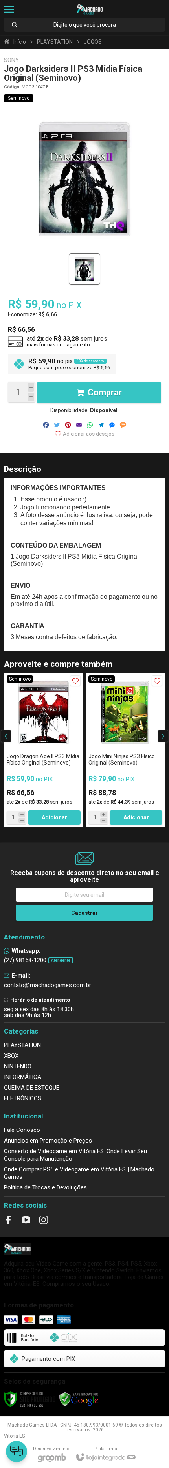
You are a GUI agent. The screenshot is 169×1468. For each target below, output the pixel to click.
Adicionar (54, 817)
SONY (11, 60)
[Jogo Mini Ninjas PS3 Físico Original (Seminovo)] (125, 750)
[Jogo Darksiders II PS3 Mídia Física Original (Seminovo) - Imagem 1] (84, 269)
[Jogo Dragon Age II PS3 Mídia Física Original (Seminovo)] (43, 750)
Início (19, 42)
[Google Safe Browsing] (79, 1399)
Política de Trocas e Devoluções (45, 1187)
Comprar (105, 392)
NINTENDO (17, 1066)
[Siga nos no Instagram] (43, 1220)
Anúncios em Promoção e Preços (48, 1140)
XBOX (11, 1055)
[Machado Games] (89, 9)
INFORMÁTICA (22, 1077)
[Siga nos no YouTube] (26, 1220)
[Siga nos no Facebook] (8, 1220)
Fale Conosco (22, 1129)
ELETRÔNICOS (22, 1098)
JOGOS (93, 42)
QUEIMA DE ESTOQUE (31, 1087)
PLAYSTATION (55, 42)
